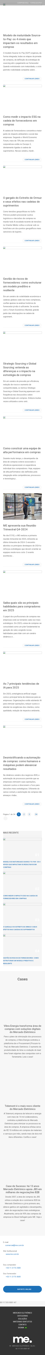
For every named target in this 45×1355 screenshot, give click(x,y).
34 (36, 814)
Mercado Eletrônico (22, 1313)
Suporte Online (24, 1289)
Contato (22, 1325)
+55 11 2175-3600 (13, 1277)
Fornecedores (36, 3)
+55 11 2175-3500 (13, 1268)
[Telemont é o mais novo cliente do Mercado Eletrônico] (22, 1085)
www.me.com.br (12, 1254)
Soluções (22, 1319)
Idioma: (21, 1328)
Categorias (22, 1316)
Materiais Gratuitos (22, 1322)
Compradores (22, 3)
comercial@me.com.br (14, 1245)
